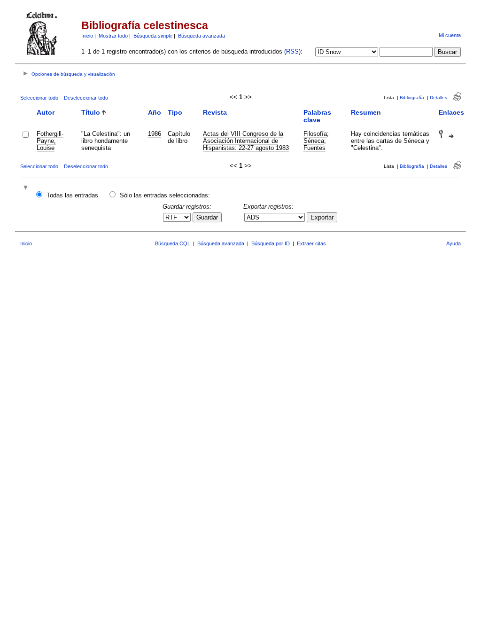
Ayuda (453, 243)
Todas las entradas (72, 195)
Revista (215, 112)
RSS (292, 51)
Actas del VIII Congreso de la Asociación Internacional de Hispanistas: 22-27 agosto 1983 (246, 140)
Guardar (207, 217)
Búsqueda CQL (172, 243)
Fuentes (314, 147)
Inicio (87, 36)
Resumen (366, 112)
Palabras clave (317, 116)
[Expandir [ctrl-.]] (26, 188)
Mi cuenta (450, 35)
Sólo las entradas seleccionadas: (165, 195)
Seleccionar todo (39, 98)
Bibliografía (412, 97)
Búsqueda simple (152, 36)
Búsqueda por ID (270, 243)
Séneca (313, 140)
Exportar (322, 217)
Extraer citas (311, 243)
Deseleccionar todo (86, 98)
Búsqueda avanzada (201, 36)
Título (90, 112)
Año (154, 112)
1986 (154, 133)
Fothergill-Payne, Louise (50, 140)
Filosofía (315, 133)
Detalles (438, 97)
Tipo (175, 112)
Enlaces (451, 112)
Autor (45, 112)
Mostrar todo (113, 36)
